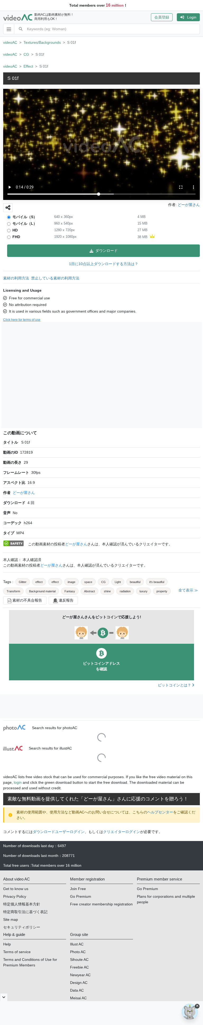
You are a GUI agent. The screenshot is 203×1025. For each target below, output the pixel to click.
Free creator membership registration (101, 904)
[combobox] (113, 29)
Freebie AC (79, 967)
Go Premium (80, 896)
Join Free (78, 889)
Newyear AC (80, 975)
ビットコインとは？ (175, 685)
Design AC (78, 982)
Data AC (77, 990)
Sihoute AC (79, 959)
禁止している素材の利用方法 (55, 278)
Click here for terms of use (21, 320)
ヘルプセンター (160, 812)
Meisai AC (78, 998)
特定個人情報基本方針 (21, 904)
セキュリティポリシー (21, 927)
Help (7, 944)
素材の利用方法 (16, 278)
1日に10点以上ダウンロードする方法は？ (103, 264)
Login (191, 17)
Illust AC (77, 944)
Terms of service (17, 952)
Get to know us (15, 889)
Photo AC (78, 952)
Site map (10, 919)
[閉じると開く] (4, 997)
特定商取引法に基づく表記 (25, 912)
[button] (164, 17)
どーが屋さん (24, 492)
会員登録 (161, 17)
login (18, 782)
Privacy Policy (14, 896)
